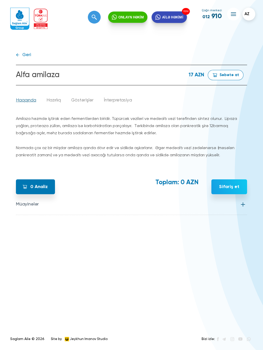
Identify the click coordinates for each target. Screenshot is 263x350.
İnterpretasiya (118, 100)
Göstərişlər (82, 100)
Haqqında (26, 100)
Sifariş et (229, 186)
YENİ (186, 11)
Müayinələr (27, 204)
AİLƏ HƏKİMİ (172, 17)
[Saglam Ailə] (20, 19)
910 (212, 16)
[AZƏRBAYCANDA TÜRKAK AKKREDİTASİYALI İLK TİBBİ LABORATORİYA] (41, 19)
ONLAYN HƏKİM (131, 17)
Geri (26, 55)
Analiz (39, 186)
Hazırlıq (53, 100)
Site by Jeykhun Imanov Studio (79, 339)
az (247, 14)
